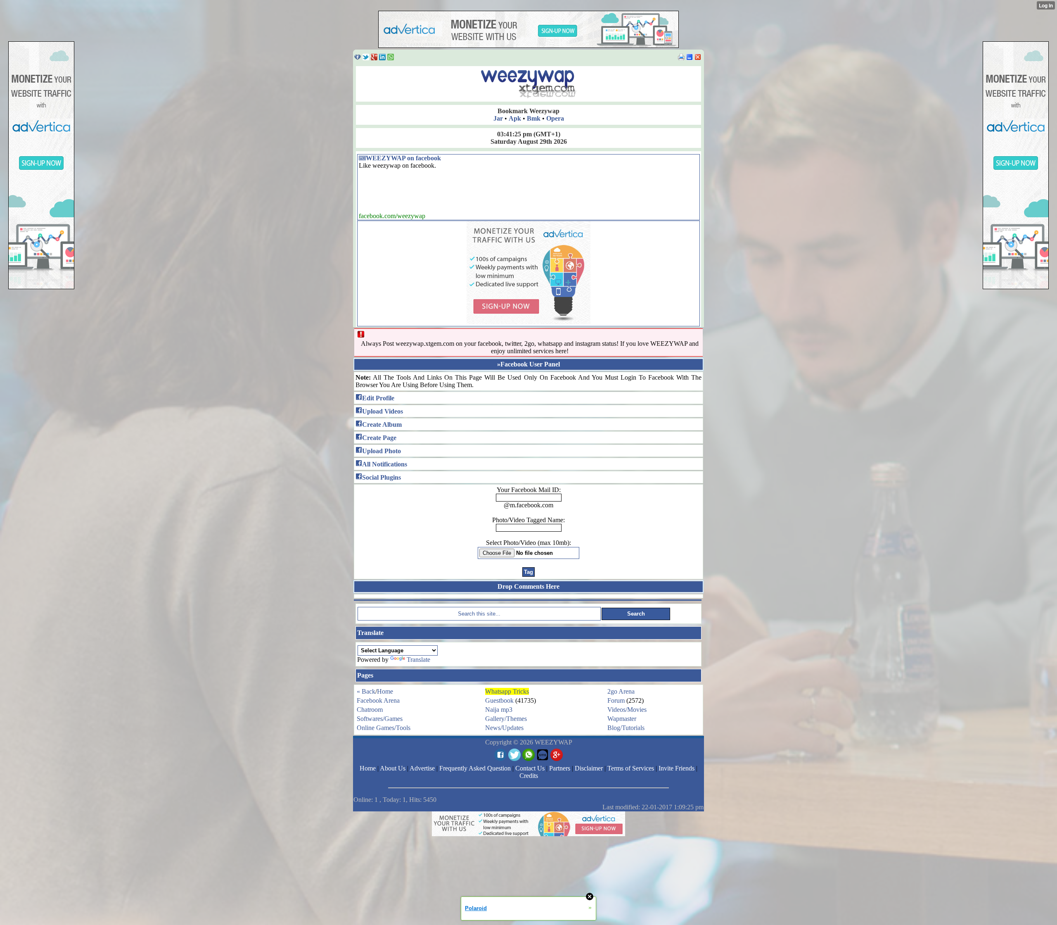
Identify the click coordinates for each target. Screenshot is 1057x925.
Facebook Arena (378, 700)
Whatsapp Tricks (507, 691)
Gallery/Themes (506, 718)
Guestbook (499, 700)
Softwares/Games (380, 718)
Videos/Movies (627, 709)
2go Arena (621, 691)
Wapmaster (621, 718)
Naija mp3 (498, 709)
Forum (616, 700)
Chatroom (370, 709)
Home (385, 691)
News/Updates (504, 727)
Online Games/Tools (383, 727)
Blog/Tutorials (626, 727)
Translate (418, 659)
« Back (366, 691)
